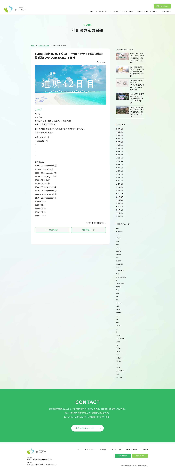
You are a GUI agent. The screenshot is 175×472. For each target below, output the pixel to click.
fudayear (119, 251)
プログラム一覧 (128, 11)
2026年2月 (119, 148)
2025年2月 (119, 187)
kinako (118, 287)
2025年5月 (119, 177)
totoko (118, 361)
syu (117, 345)
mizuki (118, 309)
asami (118, 235)
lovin (117, 293)
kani (117, 274)
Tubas (104, 223)
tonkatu (118, 358)
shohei (118, 335)
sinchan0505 (120, 338)
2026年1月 (119, 152)
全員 (117, 228)
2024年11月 (120, 197)
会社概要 (115, 11)
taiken (118, 351)
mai (117, 300)
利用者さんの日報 (142, 11)
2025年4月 (119, 181)
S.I (116, 332)
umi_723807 (120, 371)
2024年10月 (120, 200)
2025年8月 (119, 168)
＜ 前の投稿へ (52, 230)
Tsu (117, 364)
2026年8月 (119, 129)
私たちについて (104, 11)
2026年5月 (119, 139)
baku (117, 241)
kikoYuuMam (120, 283)
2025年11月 (120, 158)
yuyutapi (119, 377)
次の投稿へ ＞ (88, 230)
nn (117, 319)
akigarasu (119, 232)
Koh (117, 290)
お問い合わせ (140, 456)
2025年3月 (119, 184)
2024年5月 (119, 216)
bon (117, 244)
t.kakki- (118, 348)
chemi (118, 248)
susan (118, 342)
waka (117, 374)
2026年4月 (119, 142)
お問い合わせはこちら (85, 428)
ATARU (118, 238)
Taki (117, 355)
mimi (118, 306)
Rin (117, 329)
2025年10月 (120, 161)
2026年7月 (119, 132)
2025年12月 (120, 155)
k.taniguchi (119, 270)
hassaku (118, 261)
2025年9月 (119, 165)
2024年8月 (119, 207)
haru (117, 257)
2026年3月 (119, 145)
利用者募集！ (166, 11)
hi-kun (118, 267)
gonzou (118, 254)
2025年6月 (119, 174)
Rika (117, 322)
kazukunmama (121, 277)
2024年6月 (119, 213)
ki (116, 280)
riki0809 (118, 325)
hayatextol (119, 264)
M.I (117, 296)
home (92, 11)
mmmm (119, 313)
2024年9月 (119, 203)
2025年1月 (119, 190)
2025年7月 (119, 171)
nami (117, 316)
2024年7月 (119, 210)
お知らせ (155, 11)
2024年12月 (120, 194)
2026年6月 (119, 135)
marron (118, 303)
